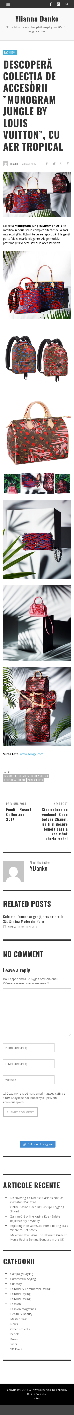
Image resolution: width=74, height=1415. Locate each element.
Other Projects (20, 1329)
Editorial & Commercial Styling (30, 1289)
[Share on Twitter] (54, 163)
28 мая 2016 (29, 164)
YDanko (12, 926)
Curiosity (16, 1284)
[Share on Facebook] (47, 163)
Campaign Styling (21, 1274)
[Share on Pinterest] (68, 163)
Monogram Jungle (14, 780)
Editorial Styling (20, 1294)
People (15, 1334)
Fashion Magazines (23, 1309)
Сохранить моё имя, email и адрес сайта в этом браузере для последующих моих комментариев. (34, 1098)
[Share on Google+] (61, 163)
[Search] (8, 4)
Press (14, 1339)
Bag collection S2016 (16, 775)
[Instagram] (58, 4)
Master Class (19, 1319)
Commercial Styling (23, 1279)
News (14, 1324)
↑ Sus (37, 1398)
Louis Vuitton (39, 775)
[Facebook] (50, 4)
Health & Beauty (21, 1314)
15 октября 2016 (27, 926)
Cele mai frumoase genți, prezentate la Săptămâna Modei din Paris (33, 919)
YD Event (16, 1349)
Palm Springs (35, 780)
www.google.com (31, 754)
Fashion (10, 52)
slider (13, 1344)
